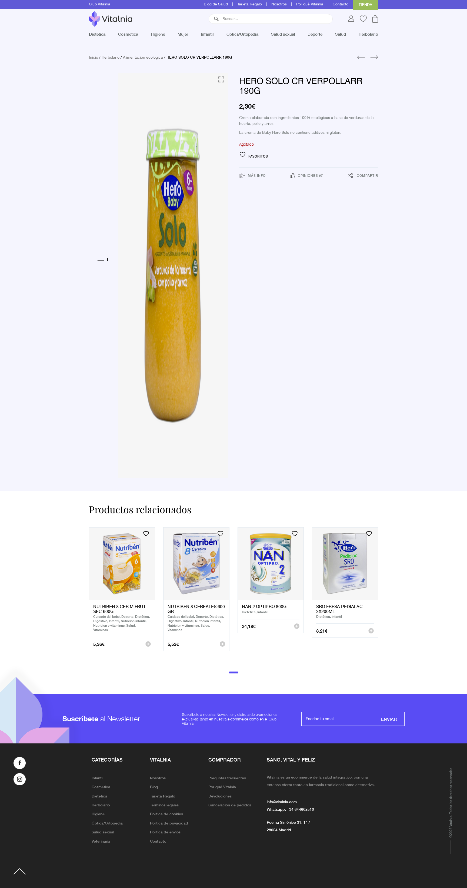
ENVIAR (389, 719)
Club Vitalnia (99, 4)
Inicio (93, 58)
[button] (216, 19)
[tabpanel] (122, 596)
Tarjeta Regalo (249, 4)
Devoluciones (220, 796)
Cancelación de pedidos (229, 804)
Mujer (183, 34)
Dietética (97, 34)
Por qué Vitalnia (309, 4)
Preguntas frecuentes (227, 777)
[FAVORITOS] (147, 533)
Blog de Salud (216, 4)
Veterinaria (101, 841)
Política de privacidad (169, 823)
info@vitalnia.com (282, 801)
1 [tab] (233, 672)
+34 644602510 (300, 809)
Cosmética (128, 34)
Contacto (340, 4)
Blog (154, 786)
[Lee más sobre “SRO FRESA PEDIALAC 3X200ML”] (371, 630)
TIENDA (365, 4)
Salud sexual (283, 34)
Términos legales (164, 804)
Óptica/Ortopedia (242, 34)
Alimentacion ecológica (143, 58)
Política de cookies (166, 813)
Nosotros (279, 4)
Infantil (207, 34)
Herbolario (368, 34)
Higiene (158, 34)
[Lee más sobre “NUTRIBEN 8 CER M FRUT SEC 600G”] (148, 644)
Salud (340, 34)
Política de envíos (165, 831)
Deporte (315, 34)
